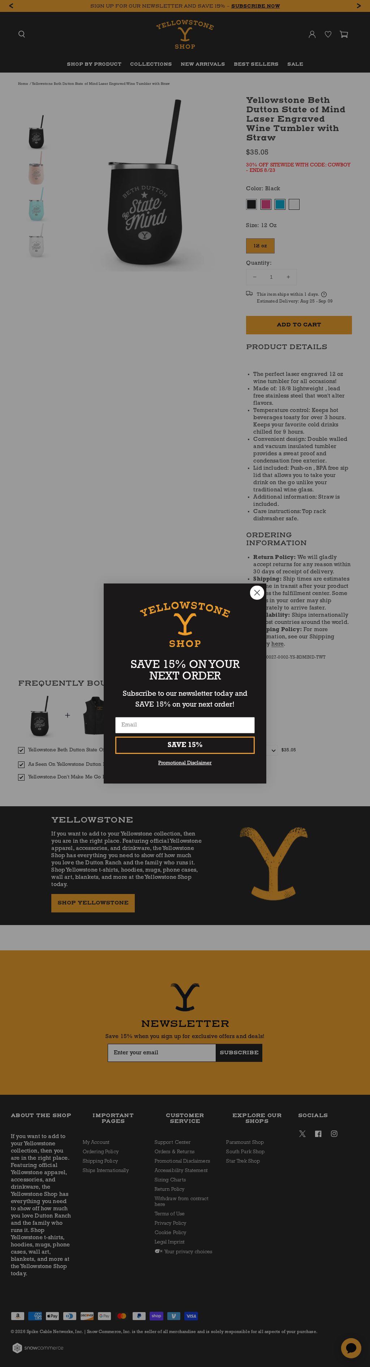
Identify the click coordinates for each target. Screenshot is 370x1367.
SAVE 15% (185, 745)
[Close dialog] (257, 592)
